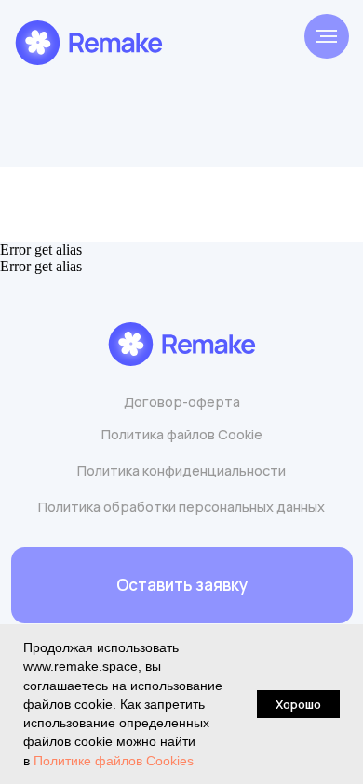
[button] (182, 585)
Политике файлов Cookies (114, 760)
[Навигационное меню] (326, 36)
